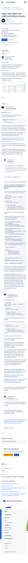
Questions (16, 7)
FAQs (6, 520)
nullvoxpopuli (10, 159)
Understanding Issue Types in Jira (10, 483)
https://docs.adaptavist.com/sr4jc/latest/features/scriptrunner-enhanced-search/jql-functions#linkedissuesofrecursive (15, 380)
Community (10, 2)
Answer (4, 39)
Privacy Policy (8, 543)
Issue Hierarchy (5, 70)
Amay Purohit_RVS (10, 56)
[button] (14, 87)
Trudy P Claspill (9, 107)
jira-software (21, 476)
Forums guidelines (9, 522)
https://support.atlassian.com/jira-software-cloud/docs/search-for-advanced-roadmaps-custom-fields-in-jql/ (13, 139)
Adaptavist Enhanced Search (14, 372)
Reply (3, 98)
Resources (7, 530)
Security (6, 548)
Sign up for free (8, 454)
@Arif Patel (5, 62)
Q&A (9, 7)
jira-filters (14, 476)
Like (5, 290)
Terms (6, 545)
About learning (8, 527)
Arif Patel (9, 19)
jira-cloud (8, 476)
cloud (3, 476)
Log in (3, 441)
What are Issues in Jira (7, 485)
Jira (12, 7)
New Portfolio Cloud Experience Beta (11, 491)
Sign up (9, 441)
